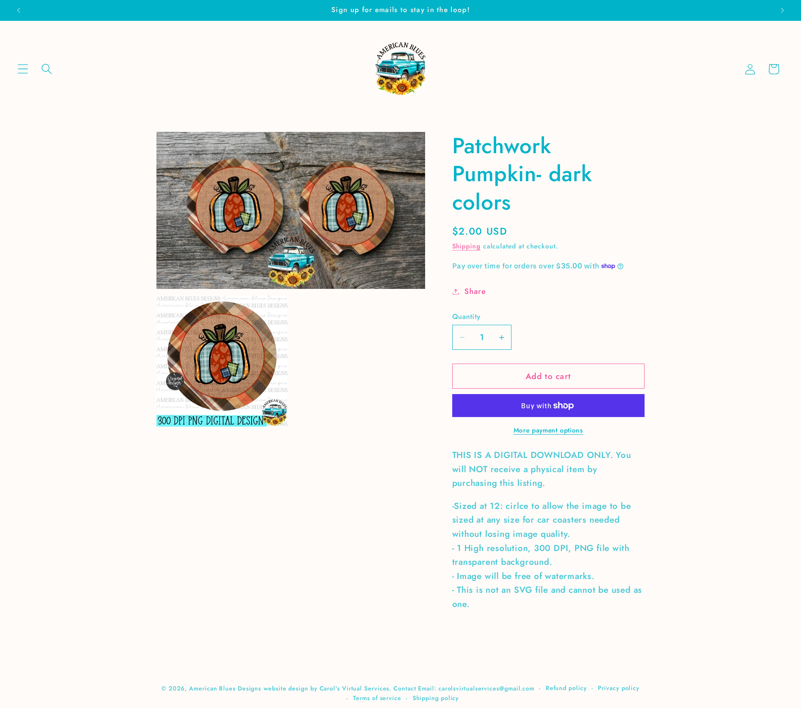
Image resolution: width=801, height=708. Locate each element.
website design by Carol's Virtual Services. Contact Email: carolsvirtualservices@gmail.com (399, 688)
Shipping (466, 246)
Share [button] (475, 291)
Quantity (466, 316)
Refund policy (566, 687)
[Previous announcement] (18, 10)
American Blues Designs (225, 688)
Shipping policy (436, 697)
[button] (23, 69)
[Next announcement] (782, 10)
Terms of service (377, 697)
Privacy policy (619, 687)
